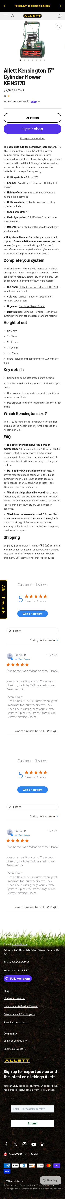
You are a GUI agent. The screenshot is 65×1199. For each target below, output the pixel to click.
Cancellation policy (52, 1188)
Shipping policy (11, 1188)
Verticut (23, 296)
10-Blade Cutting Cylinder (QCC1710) (38, 286)
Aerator (8, 300)
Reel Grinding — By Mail (31, 311)
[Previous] (4, 6)
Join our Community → (17, 1040)
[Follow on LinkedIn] (42, 1144)
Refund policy (10, 1185)
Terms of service (44, 1185)
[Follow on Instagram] (24, 1144)
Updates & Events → (15, 1048)
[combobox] (44, 640)
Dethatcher (46, 296)
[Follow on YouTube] (33, 1144)
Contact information (30, 1188)
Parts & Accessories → (16, 1022)
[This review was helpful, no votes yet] (48, 731)
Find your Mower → (14, 998)
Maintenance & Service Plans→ (21, 1006)
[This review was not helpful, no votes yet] (54, 731)
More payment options (32, 138)
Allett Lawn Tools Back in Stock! (33, 5)
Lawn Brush (20, 300)
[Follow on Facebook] (6, 1144)
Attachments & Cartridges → (19, 1014)
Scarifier (33, 296)
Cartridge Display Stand (32, 306)
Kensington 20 (12, 429)
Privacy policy (26, 1185)
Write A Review (32, 613)
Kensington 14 (27, 425)
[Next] (60, 6)
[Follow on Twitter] (15, 1144)
